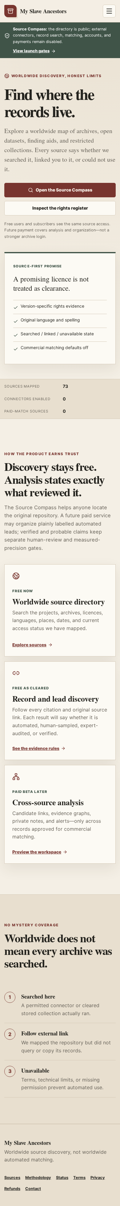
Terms (79, 1177)
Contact (33, 1188)
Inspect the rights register (60, 208)
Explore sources (29, 644)
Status (62, 1177)
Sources (12, 1177)
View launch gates (31, 51)
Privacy (97, 1177)
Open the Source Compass (64, 189)
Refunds (12, 1188)
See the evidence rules (35, 748)
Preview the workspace (36, 851)
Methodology (38, 1177)
